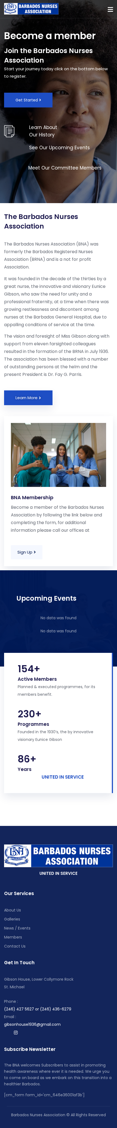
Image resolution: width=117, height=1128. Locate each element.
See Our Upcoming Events (59, 147)
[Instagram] (15, 1032)
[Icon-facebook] (5, 1032)
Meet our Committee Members (64, 168)
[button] (110, 9)
